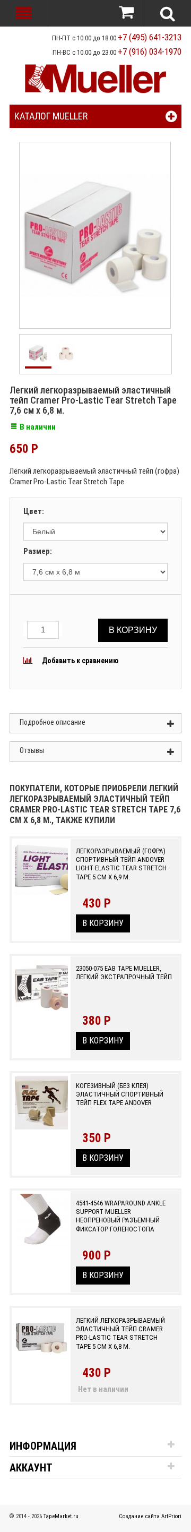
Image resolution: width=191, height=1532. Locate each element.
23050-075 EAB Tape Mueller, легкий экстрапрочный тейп (124, 972)
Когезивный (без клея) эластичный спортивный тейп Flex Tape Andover (119, 1094)
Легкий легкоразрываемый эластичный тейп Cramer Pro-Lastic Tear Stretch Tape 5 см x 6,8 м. (120, 1333)
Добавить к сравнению (79, 660)
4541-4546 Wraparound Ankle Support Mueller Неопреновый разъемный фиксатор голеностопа (121, 1216)
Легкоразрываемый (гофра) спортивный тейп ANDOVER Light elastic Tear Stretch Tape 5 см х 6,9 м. (121, 864)
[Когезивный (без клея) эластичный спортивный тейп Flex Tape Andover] (41, 1111)
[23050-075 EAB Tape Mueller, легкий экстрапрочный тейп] (41, 993)
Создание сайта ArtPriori (150, 1516)
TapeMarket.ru (61, 1516)
